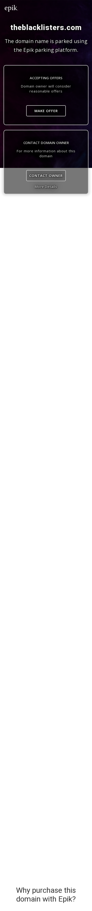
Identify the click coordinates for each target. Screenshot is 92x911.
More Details (46, 186)
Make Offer (46, 110)
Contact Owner (46, 175)
